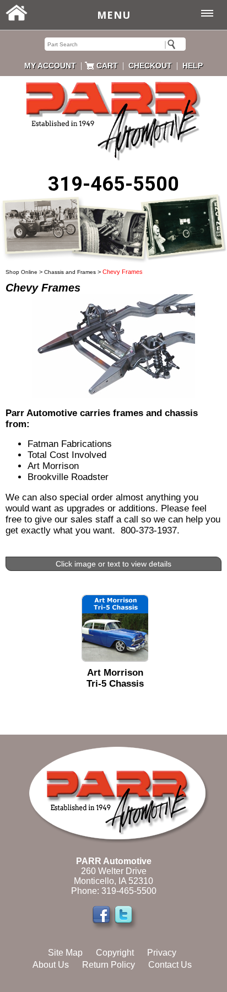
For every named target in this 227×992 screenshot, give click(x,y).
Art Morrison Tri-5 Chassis (115, 678)
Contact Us (170, 964)
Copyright (115, 952)
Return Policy (108, 964)
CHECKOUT (150, 65)
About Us (51, 964)
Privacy (161, 952)
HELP (192, 65)
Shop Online (21, 272)
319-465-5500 (113, 184)
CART (107, 65)
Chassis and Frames (70, 272)
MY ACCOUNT (50, 65)
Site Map (65, 952)
